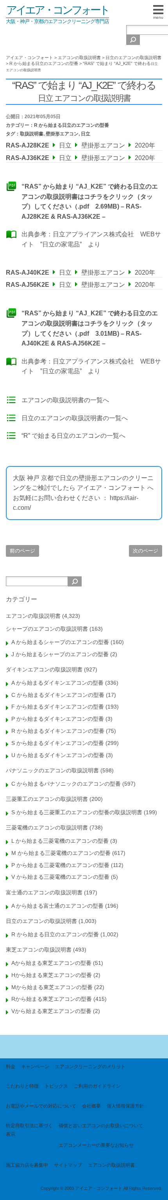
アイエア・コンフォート (57, 10)
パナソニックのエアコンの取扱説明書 (52, 770)
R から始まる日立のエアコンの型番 (71, 125)
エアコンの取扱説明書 (33, 616)
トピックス (56, 1086)
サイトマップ (68, 1165)
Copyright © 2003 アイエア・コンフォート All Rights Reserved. (101, 1188)
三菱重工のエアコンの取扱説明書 (47, 799)
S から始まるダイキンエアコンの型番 (57, 743)
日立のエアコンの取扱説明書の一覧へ (74, 418)
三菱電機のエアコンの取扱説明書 (47, 827)
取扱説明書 (31, 134)
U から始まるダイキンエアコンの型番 (57, 755)
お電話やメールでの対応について (41, 1106)
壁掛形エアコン (62, 134)
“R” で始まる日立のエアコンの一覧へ (73, 435)
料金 (10, 1066)
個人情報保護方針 (125, 1106)
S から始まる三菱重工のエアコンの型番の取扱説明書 (76, 812)
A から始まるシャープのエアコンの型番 (60, 642)
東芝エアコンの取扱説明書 (38, 949)
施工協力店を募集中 (27, 1165)
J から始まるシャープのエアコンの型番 (60, 654)
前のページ (22, 551)
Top (159, 1189)
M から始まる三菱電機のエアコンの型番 (61, 853)
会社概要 (91, 1106)
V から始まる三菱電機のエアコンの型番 (60, 877)
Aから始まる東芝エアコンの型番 (51, 963)
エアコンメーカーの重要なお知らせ (96, 1145)
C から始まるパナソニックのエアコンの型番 (66, 784)
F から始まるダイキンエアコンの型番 (57, 706)
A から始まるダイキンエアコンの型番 (57, 683)
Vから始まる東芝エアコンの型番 (51, 1011)
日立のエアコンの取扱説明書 (41, 921)
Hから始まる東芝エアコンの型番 (51, 975)
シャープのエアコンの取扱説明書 (47, 629)
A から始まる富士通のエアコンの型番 (57, 906)
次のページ (145, 551)
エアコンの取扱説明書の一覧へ (65, 400)
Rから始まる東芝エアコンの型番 (51, 999)
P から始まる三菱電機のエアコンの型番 (60, 865)
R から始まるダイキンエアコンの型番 (57, 731)
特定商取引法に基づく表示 (29, 1130)
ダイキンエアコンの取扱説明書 (44, 669)
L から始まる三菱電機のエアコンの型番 (60, 841)
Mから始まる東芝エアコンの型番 (52, 987)
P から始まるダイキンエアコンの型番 (57, 719)
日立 (85, 134)
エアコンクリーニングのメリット (90, 1066)
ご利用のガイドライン (97, 1086)
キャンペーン (35, 1066)
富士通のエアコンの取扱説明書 (44, 892)
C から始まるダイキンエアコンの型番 (57, 695)
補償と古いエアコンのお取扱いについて (101, 1125)
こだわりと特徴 (22, 1086)
